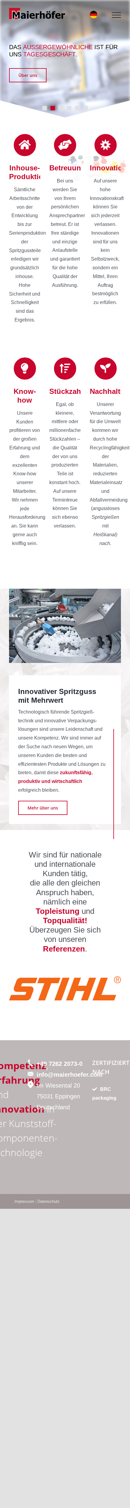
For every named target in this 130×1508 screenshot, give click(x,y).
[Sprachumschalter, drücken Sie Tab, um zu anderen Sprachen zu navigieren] (93, 14)
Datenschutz (48, 1201)
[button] (13, 988)
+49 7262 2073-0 (60, 1063)
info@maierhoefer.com (69, 1074)
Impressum (24, 1201)
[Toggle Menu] (116, 15)
